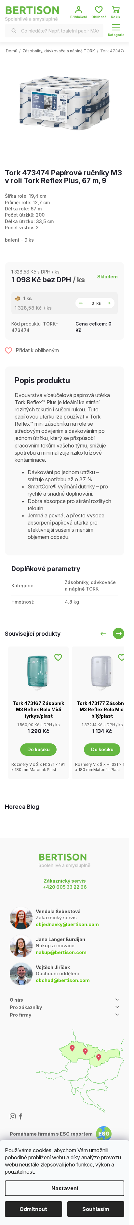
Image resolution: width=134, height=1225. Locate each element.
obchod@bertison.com (63, 980)
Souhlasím (95, 1209)
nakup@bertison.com (61, 952)
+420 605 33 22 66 (65, 887)
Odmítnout (33, 1209)
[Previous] (103, 633)
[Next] (118, 633)
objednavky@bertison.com (67, 924)
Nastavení (64, 1188)
